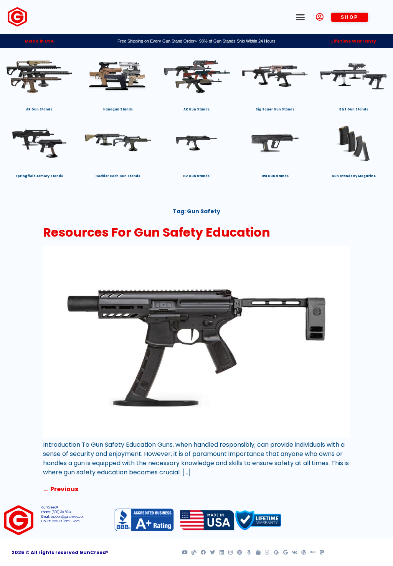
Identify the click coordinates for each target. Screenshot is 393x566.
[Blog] (194, 553)
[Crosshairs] (276, 553)
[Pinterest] (240, 553)
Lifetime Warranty (353, 41)
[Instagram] (230, 553)
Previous (60, 489)
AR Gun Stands (39, 109)
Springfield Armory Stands (39, 176)
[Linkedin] (222, 553)
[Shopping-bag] (258, 553)
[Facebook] (203, 553)
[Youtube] (185, 553)
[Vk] (295, 553)
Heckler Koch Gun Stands (118, 176)
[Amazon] (249, 553)
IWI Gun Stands (275, 176)
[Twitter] (212, 553)
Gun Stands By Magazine (354, 176)
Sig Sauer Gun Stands (275, 109)
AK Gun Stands (196, 109)
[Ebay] (313, 553)
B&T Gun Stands (353, 109)
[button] (300, 17)
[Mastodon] (322, 553)
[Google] (285, 553)
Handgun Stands (118, 109)
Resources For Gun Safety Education (156, 232)
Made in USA (39, 41)
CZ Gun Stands (196, 176)
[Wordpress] (304, 553)
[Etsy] (267, 553)
